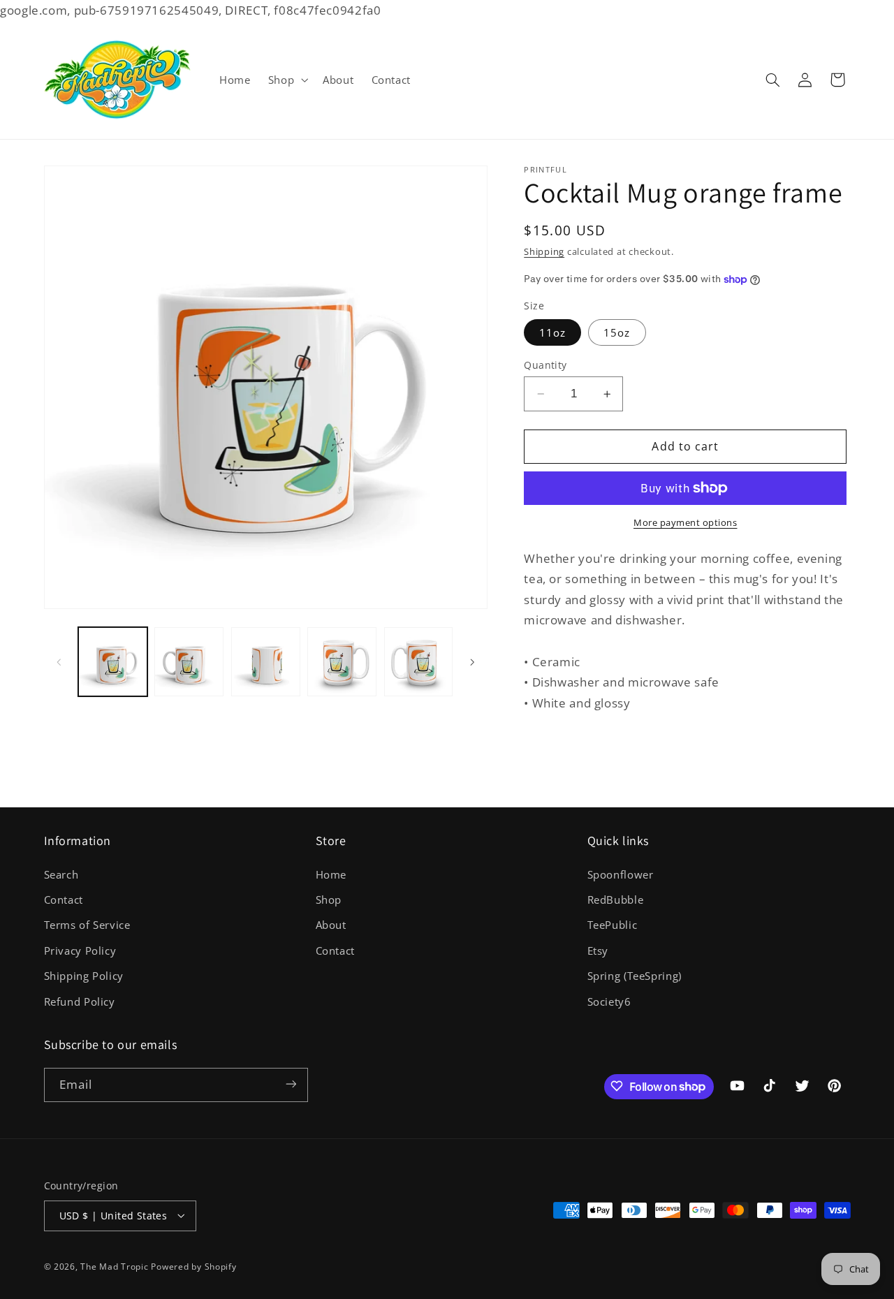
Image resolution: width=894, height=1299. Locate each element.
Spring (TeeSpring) (634, 976)
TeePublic (612, 925)
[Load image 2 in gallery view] (189, 661)
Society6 (609, 1001)
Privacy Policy (80, 950)
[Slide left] (59, 662)
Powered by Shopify (193, 1266)
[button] (286, 79)
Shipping (544, 252)
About (331, 925)
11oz (552, 332)
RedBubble (615, 899)
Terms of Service (87, 925)
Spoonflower (620, 874)
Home (331, 874)
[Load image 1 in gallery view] (112, 661)
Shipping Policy (84, 976)
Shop (329, 899)
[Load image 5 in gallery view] (418, 661)
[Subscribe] (290, 1084)
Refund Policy (79, 1001)
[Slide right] (472, 662)
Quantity (545, 365)
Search (61, 874)
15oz (616, 332)
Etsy (598, 950)
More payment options (685, 523)
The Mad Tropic (114, 1266)
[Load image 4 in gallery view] (341, 661)
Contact (63, 899)
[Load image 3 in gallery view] (265, 661)
